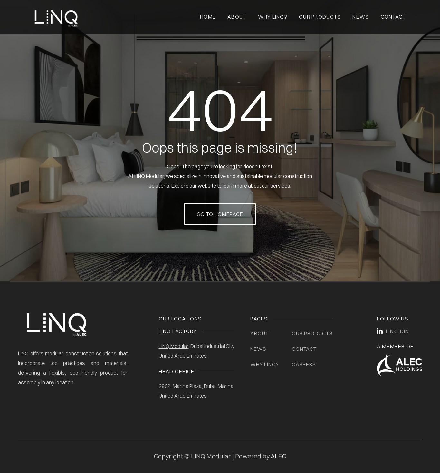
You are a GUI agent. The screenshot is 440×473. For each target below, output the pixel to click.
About (236, 17)
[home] (56, 17)
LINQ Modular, (174, 346)
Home (208, 17)
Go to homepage (220, 214)
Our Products (320, 17)
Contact (393, 17)
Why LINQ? (264, 364)
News (360, 17)
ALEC (278, 456)
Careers (304, 364)
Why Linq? (273, 17)
